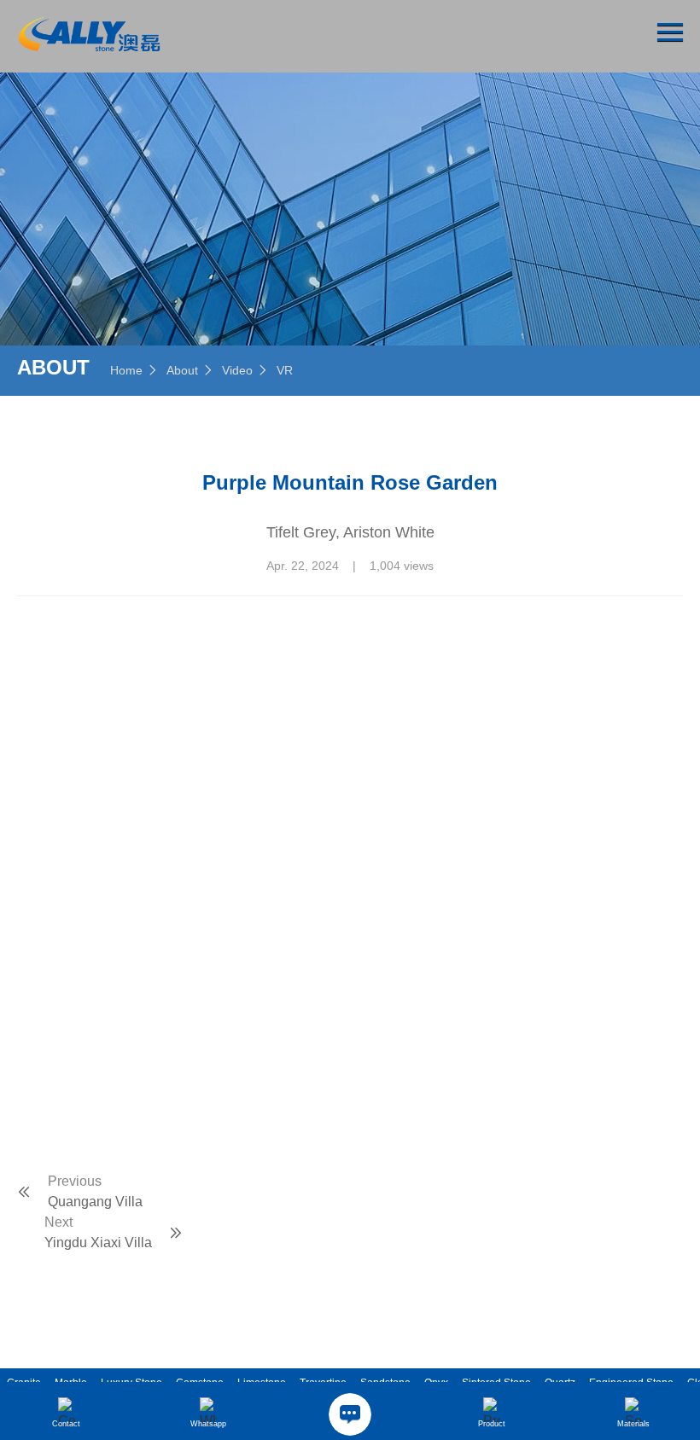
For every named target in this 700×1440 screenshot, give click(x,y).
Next (58, 1222)
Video (237, 370)
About (182, 370)
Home (126, 370)
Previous (75, 1181)
